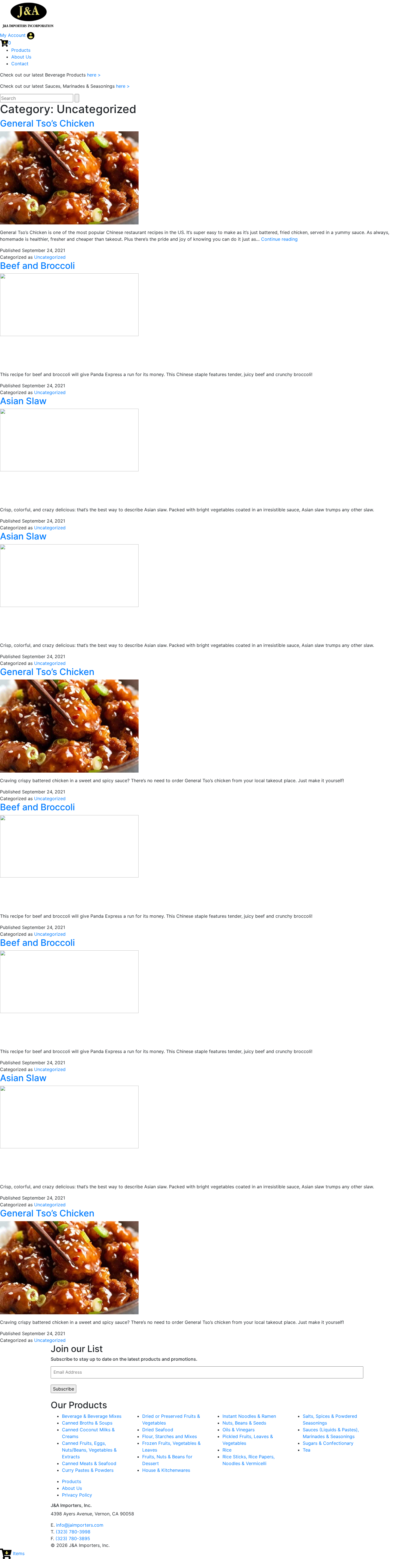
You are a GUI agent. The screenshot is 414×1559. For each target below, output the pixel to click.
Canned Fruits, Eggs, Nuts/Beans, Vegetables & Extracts (89, 1449)
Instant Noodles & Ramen (249, 1416)
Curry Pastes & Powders (87, 1470)
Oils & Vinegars (238, 1429)
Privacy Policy (77, 1495)
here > (94, 75)
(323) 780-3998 (73, 1532)
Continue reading (279, 239)
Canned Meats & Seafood (89, 1463)
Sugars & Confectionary (328, 1443)
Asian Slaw (23, 400)
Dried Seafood (157, 1429)
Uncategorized (50, 257)
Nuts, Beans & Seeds (244, 1423)
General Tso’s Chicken (47, 123)
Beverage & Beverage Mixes (91, 1416)
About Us (21, 57)
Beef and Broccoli (37, 265)
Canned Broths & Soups (87, 1423)
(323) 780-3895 (72, 1538)
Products (20, 50)
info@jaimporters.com (79, 1525)
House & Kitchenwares (166, 1470)
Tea (306, 1450)
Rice (227, 1450)
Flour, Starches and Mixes (169, 1436)
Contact (19, 63)
